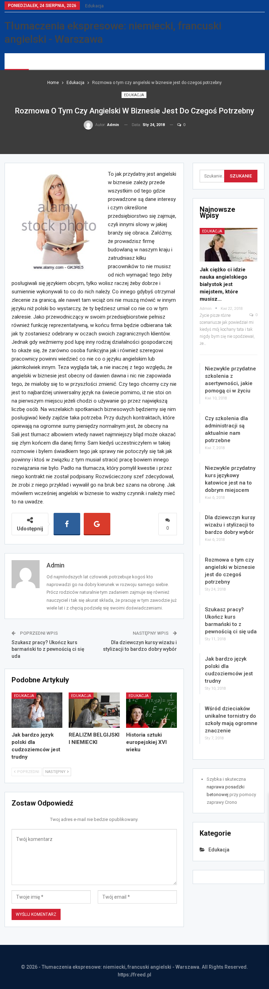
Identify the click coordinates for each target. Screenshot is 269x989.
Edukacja (94, 5)
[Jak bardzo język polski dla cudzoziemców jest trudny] (37, 710)
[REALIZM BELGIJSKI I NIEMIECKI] (94, 710)
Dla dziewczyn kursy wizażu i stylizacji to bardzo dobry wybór (230, 524)
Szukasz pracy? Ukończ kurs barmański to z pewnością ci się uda (48, 649)
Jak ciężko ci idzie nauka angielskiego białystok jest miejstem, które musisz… (223, 284)
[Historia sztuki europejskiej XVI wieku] (151, 710)
